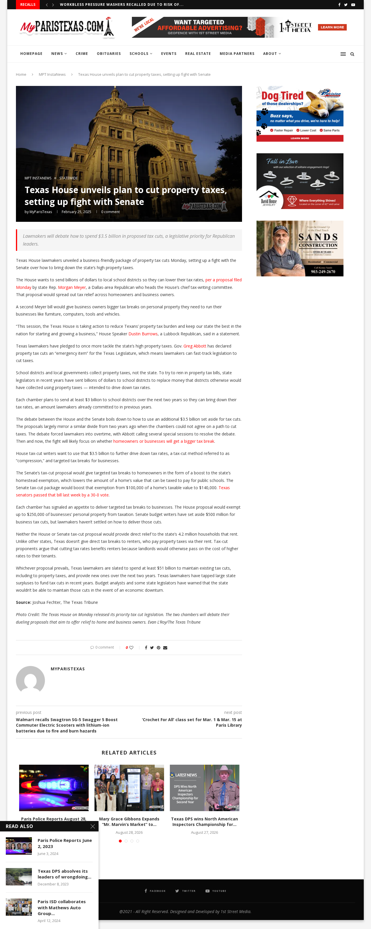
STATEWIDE (68, 178)
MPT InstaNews (52, 74)
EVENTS (169, 53)
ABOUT (270, 53)
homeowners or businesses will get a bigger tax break (163, 441)
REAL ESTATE (198, 53)
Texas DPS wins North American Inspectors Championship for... (204, 821)
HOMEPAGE (31, 53)
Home (21, 74)
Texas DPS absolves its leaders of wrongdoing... (64, 874)
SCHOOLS (139, 53)
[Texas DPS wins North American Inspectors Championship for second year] (204, 788)
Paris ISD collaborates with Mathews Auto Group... (62, 907)
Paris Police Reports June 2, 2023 (65, 843)
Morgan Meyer (72, 287)
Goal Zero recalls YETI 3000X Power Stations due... (117, 4)
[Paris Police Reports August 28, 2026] (54, 788)
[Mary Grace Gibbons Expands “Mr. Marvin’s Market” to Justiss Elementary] (129, 788)
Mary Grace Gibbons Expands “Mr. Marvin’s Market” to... (129, 821)
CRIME (82, 53)
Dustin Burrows (143, 333)
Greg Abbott (194, 346)
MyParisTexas (41, 211)
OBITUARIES (109, 53)
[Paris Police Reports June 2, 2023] (19, 846)
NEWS (57, 53)
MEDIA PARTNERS (237, 53)
